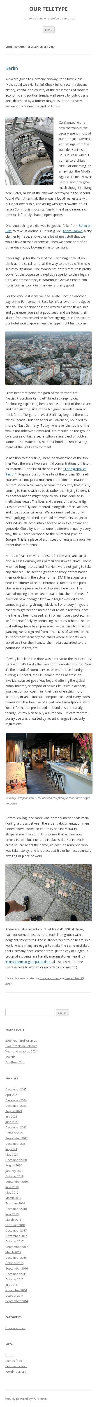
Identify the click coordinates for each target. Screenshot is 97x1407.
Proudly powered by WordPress (25, 1399)
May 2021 (11, 1154)
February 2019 (15, 1203)
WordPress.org (15, 1371)
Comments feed (16, 1366)
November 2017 (16, 1236)
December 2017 (16, 1230)
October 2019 (14, 1176)
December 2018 (16, 1209)
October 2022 (14, 1133)
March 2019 (13, 1198)
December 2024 (16, 1100)
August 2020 (13, 1165)
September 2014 (16, 1301)
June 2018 (11, 1214)
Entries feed (13, 1361)
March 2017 (13, 1252)
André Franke (72, 231)
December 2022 (16, 1127)
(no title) (10, 1057)
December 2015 (16, 1274)
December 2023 (16, 1106)
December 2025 (16, 1089)
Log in (9, 1355)
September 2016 (16, 1268)
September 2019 (16, 1182)
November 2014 (16, 1290)
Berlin (11, 68)
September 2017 (16, 1247)
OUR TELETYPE (48, 8)
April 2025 (11, 1095)
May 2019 (11, 1192)
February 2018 (15, 1225)
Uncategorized (49, 978)
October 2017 (14, 1241)
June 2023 (11, 1122)
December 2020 (16, 1160)
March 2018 (13, 1220)
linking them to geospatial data (28, 962)
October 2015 (14, 1279)
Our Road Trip (14, 1062)
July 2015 (11, 1285)
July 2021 (11, 1149)
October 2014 (14, 1295)
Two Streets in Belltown (21, 1046)
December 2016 (16, 1258)
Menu (48, 29)
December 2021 (16, 1144)
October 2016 (14, 1263)
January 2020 (14, 1171)
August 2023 (13, 1111)
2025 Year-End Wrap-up (21, 1040)
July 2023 (11, 1116)
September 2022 (16, 1138)
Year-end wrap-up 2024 (21, 1051)
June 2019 (11, 1187)
